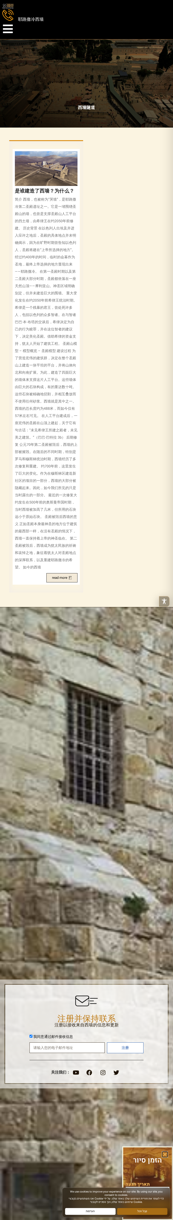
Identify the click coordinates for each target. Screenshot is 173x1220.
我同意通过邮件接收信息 (53, 1036)
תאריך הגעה (137, 1184)
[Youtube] (76, 1072)
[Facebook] (89, 1072)
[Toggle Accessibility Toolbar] (164, 601)
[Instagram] (103, 1072)
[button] (164, 1154)
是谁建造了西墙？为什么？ (44, 191)
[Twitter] (116, 1072)
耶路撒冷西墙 (31, 19)
